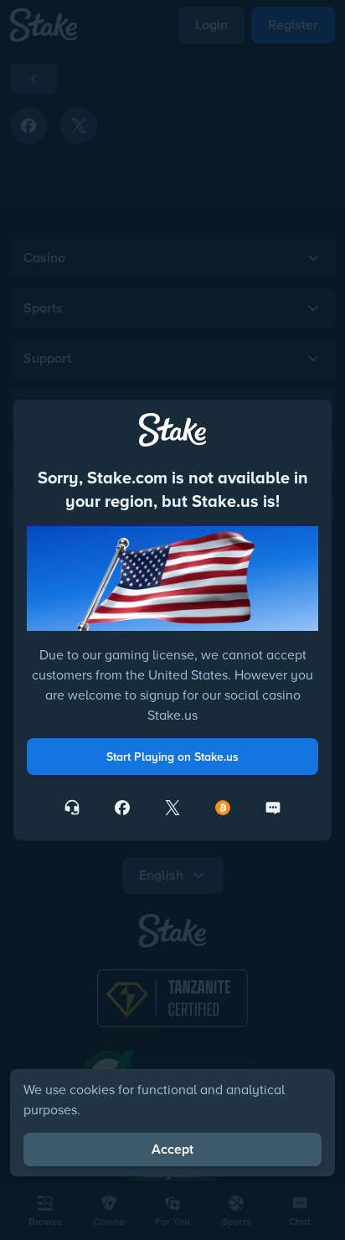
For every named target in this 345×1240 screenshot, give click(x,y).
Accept (172, 1149)
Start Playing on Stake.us (172, 756)
